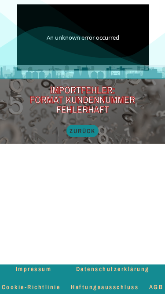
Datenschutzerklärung (113, 269)
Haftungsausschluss (105, 287)
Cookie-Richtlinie (31, 287)
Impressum (34, 269)
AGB (156, 287)
